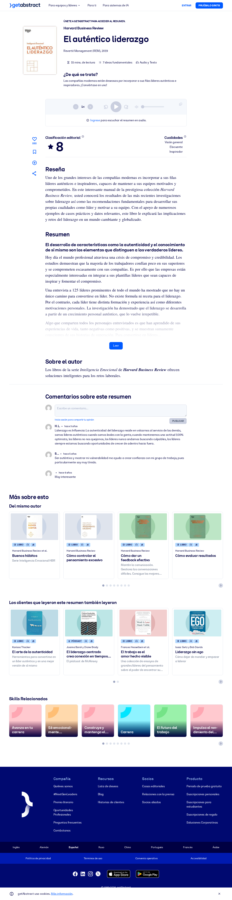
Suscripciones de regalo (202, 814)
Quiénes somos (63, 786)
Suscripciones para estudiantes (199, 804)
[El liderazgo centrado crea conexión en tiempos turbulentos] (89, 623)
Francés (187, 847)
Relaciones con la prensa (158, 794)
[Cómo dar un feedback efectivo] (143, 526)
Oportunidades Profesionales (63, 812)
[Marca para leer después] (34, 152)
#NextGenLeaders (65, 794)
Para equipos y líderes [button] (63, 5)
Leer (116, 345)
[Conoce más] (82, 136)
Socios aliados (151, 802)
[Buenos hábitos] (34, 526)
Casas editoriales (153, 786)
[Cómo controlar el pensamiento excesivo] (89, 526)
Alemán (44, 847)
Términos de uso (93, 858)
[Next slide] (221, 585)
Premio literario (63, 802)
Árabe (216, 847)
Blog (101, 794)
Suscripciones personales (203, 794)
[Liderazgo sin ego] (197, 623)
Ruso (101, 847)
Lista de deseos (108, 786)
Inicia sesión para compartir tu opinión (74, 419)
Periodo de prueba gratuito (204, 786)
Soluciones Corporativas (202, 822)
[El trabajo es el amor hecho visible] (143, 623)
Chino (127, 847)
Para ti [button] (92, 5)
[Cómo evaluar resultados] (197, 526)
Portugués (157, 847)
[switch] (116, 106)
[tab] (103, 585)
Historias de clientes (111, 802)
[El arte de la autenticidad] (34, 623)
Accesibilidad (198, 858)
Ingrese (95, 120)
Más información (61, 893)
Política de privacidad (38, 858)
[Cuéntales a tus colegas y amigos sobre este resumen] (34, 173)
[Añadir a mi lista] (34, 163)
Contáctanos (62, 830)
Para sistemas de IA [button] (116, 5)
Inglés (16, 847)
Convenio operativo (146, 858)
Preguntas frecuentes (67, 822)
